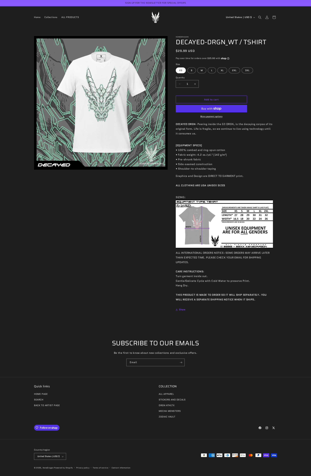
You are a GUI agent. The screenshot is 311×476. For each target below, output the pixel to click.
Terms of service (100, 467)
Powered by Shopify (63, 468)
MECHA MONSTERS (170, 411)
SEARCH (38, 399)
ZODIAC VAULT (167, 416)
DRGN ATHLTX (167, 405)
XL (222, 70)
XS (180, 70)
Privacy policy (83, 467)
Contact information (121, 467)
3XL (247, 70)
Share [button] (182, 309)
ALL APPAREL (166, 393)
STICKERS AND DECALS (172, 399)
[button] (259, 17)
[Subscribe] (180, 362)
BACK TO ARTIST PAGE (47, 405)
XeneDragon (48, 468)
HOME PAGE (41, 393)
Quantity (180, 77)
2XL (234, 70)
